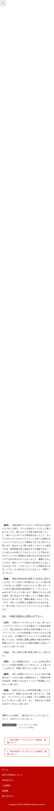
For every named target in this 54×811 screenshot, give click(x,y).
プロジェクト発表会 (26, 728)
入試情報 (6, 785)
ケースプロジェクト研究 (27, 725)
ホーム (5, 769)
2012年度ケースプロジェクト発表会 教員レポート (27, 752)
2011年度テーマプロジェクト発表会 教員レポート (26, 741)
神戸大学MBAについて (12, 775)
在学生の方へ (8, 780)
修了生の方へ (8, 796)
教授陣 (5, 791)
